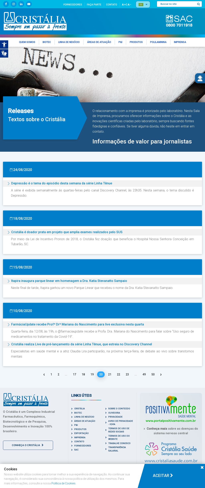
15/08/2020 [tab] (22, 267)
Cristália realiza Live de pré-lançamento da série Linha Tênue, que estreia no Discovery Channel (81, 344)
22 (118, 374)
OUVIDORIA (114, 413)
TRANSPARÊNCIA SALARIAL (117, 449)
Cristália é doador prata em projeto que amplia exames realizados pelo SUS (67, 232)
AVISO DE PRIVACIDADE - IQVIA (120, 423)
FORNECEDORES (72, 4)
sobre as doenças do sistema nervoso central (172, 431)
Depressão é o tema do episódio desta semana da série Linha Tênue (61, 183)
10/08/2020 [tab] (22, 311)
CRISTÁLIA (79, 408)
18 (83, 374)
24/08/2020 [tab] (22, 170)
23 (127, 374)
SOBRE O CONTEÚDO (119, 408)
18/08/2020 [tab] (22, 218)
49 (144, 374)
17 (74, 374)
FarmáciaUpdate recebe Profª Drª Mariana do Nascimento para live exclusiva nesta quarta (77, 324)
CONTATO (111, 4)
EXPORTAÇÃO (81, 433)
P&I (76, 425)
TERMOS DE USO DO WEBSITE (119, 438)
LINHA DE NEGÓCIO (84, 417)
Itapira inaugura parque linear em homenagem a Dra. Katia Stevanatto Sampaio (69, 281)
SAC (76, 449)
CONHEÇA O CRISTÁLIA (26, 445)
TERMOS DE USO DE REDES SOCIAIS (118, 430)
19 (92, 374)
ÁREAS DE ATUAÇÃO (84, 421)
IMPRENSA (79, 437)
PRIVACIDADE (115, 417)
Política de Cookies (63, 483)
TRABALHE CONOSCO (119, 443)
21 (109, 374)
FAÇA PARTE (94, 4)
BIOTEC (78, 413)
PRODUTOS (80, 429)
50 (153, 374)
